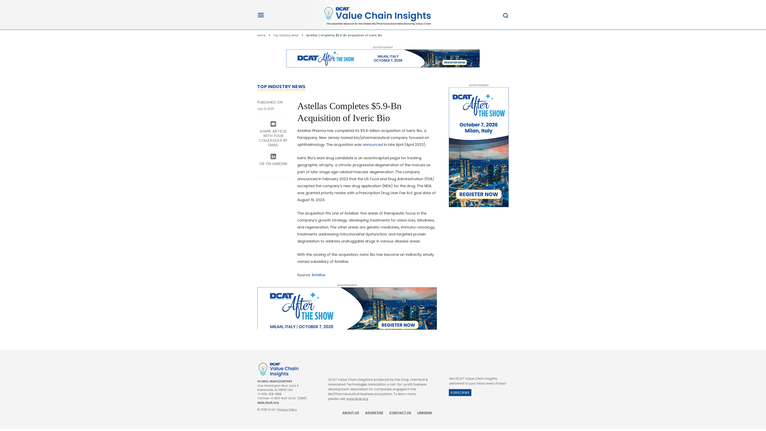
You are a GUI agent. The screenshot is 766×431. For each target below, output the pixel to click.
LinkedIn (424, 412)
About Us (350, 412)
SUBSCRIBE (460, 392)
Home (261, 35)
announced (373, 144)
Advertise (374, 412)
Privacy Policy (287, 410)
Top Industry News (286, 35)
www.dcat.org (268, 402)
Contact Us (400, 412)
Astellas (319, 274)
